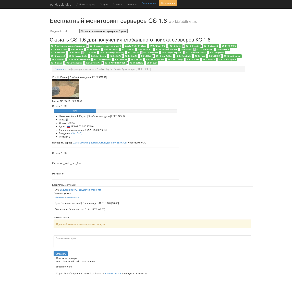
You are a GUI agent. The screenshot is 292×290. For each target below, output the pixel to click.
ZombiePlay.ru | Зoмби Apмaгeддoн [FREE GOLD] (100, 142)
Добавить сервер (86, 4)
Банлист (117, 4)
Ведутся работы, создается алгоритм (80, 189)
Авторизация (149, 3)
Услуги (104, 4)
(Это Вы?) (76, 133)
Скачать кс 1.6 (113, 273)
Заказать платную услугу (67, 197)
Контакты (132, 4)
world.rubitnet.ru (60, 4)
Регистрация (168, 3)
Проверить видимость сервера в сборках (103, 31)
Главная (59, 69)
